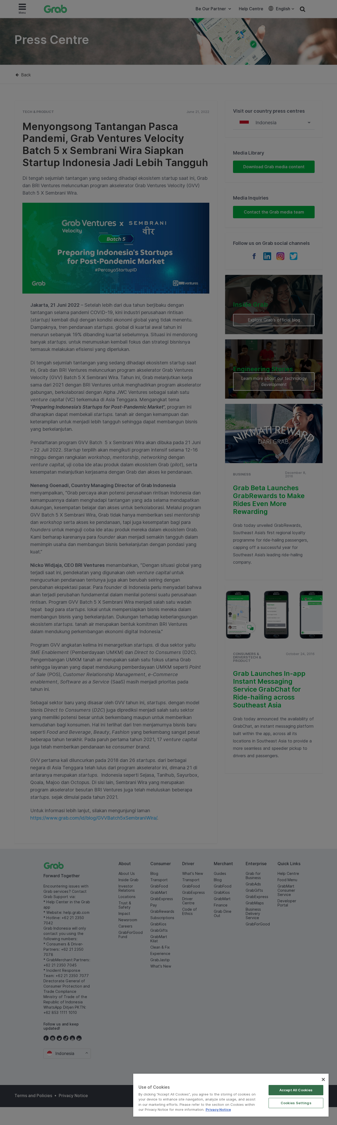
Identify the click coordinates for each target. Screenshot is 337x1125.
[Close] (323, 1079)
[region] (231, 1095)
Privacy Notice (218, 1109)
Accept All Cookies (296, 1090)
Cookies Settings (296, 1103)
